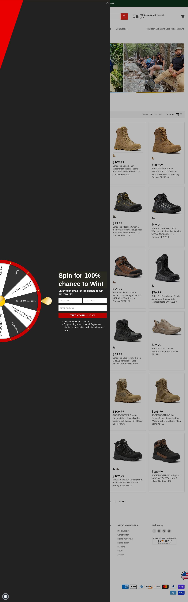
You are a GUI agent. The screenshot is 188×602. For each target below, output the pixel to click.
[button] (5, 596)
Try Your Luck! (82, 315)
